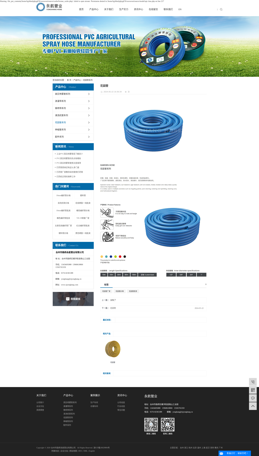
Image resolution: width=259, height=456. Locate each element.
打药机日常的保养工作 (66, 177)
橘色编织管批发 (63, 218)
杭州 (190, 448)
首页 (81, 9)
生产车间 (94, 402)
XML (85, 451)
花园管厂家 (106, 291)
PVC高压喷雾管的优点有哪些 (69, 158)
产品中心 (93, 9)
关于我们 (108, 9)
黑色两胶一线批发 (83, 233)
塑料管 (83, 195)
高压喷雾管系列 (62, 94)
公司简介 (40, 402)
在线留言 (153, 9)
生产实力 (123, 9)
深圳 (212, 448)
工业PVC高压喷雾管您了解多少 (70, 154)
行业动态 (121, 406)
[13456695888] (253, 382)
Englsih (92, 451)
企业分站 (64, 451)
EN (179, 9)
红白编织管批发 (83, 226)
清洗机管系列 (61, 115)
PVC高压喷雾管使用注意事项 (69, 163)
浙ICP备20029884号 (101, 448)
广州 (221, 448)
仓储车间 (94, 406)
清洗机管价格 (63, 203)
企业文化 (40, 406)
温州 (199, 448)
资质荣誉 (40, 410)
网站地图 (73, 451)
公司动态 (121, 402)
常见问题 (121, 410)
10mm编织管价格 (63, 195)
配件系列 (59, 137)
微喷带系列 (60, 108)
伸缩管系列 (60, 129)
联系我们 (168, 9)
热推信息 (55, 451)
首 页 (69, 80)
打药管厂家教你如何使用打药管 (70, 172)
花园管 (113, 308)
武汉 (208, 448)
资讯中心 (138, 9)
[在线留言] (253, 398)
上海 (203, 448)
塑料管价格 (63, 233)
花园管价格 (120, 291)
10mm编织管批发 (63, 211)
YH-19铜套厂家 (82, 218)
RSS (80, 451)
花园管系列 (88, 80)
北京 (195, 448)
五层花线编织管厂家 (63, 226)
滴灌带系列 (60, 101)
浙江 (186, 448)
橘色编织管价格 (83, 211)
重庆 (216, 448)
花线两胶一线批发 (83, 203)
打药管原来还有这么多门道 (68, 167)
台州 (182, 448)
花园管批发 (133, 291)
